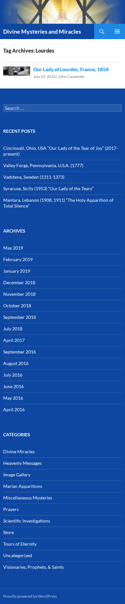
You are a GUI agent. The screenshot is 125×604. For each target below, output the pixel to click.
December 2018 (19, 282)
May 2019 (13, 248)
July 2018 (12, 328)
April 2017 (14, 340)
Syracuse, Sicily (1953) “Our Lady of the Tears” (48, 188)
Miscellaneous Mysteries (27, 497)
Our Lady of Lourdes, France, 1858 (71, 69)
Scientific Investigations (26, 520)
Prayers (11, 509)
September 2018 (19, 317)
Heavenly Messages (22, 463)
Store (8, 532)
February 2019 (18, 259)
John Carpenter (71, 76)
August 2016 (16, 363)
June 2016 (13, 386)
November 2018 (19, 294)
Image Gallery (16, 474)
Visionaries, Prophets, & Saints (33, 567)
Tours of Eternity (20, 544)
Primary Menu (117, 31)
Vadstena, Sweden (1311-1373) (33, 177)
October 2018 (17, 305)
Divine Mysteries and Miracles (42, 31)
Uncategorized (17, 555)
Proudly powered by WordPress (30, 596)
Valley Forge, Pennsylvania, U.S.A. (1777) (43, 165)
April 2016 (14, 409)
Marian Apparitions (22, 486)
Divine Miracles (19, 451)
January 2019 (16, 271)
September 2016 (19, 351)
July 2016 (12, 375)
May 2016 (13, 398)
